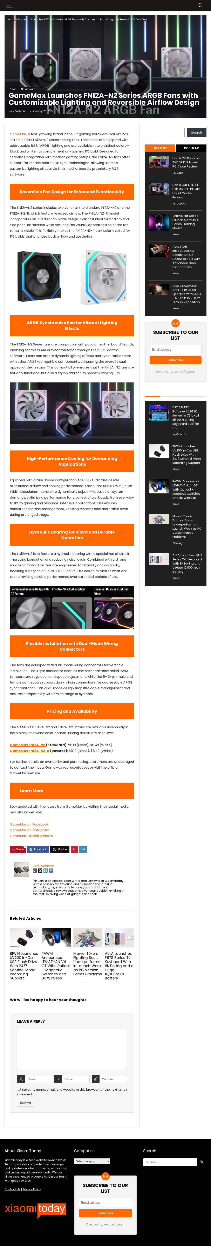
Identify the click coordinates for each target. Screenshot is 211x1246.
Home (11, 19)
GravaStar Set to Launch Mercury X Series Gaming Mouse (185, 222)
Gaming (177, 543)
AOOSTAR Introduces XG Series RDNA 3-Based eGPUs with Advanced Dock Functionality (186, 256)
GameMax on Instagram (29, 830)
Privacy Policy (32, 1189)
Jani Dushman (17, 111)
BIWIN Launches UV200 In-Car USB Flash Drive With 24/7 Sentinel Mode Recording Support (24, 966)
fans (94, 139)
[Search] (200, 5)
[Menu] (9, 5)
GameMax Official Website (31, 836)
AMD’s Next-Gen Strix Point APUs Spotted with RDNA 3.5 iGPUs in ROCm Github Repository (187, 293)
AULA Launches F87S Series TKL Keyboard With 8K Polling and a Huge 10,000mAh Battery (119, 966)
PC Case (177, 172)
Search (150, 125)
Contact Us (12, 1189)
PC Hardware (27, 89)
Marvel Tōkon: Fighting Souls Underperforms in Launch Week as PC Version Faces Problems (87, 964)
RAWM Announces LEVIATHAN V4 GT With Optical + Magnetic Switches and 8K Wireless (56, 966)
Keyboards (178, 434)
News (13, 89)
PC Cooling (179, 203)
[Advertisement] (105, 55)
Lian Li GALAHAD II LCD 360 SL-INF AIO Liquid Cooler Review (186, 191)
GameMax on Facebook (29, 824)
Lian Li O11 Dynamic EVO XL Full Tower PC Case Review (186, 162)
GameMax (18, 134)
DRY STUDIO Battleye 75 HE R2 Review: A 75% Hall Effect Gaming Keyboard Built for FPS (185, 417)
